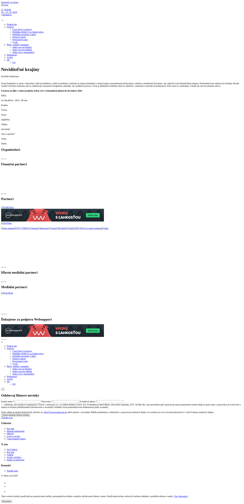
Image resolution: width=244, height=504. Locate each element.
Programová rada (20, 39)
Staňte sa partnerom (15, 460)
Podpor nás (12, 24)
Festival (10, 27)
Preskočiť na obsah (9, 2)
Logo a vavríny (13, 436)
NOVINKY (12, 449)
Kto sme (10, 428)
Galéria (10, 455)
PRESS (10, 434)
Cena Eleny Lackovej (22, 29)
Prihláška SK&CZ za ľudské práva (28, 32)
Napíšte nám (12, 471)
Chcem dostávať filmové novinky (15, 415)
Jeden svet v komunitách (23, 52)
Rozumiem (6, 501)
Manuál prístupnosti (15, 431)
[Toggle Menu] (2, 20)
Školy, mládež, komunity (18, 45)
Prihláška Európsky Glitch (24, 34)
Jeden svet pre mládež (22, 50)
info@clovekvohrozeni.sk (55, 412)
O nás (15, 42)
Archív (10, 57)
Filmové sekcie (19, 37)
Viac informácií (181, 496)
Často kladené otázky (16, 439)
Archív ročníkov (14, 457)
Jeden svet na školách (22, 47)
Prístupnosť (12, 55)
